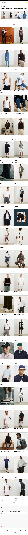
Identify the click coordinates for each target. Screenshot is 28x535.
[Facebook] (2, 530)
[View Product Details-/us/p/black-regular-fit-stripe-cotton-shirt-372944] (21, 419)
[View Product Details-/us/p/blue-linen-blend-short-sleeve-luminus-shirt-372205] (7, 58)
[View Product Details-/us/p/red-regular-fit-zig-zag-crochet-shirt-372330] (7, 35)
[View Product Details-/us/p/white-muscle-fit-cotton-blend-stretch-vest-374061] (7, 81)
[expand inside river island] (26, 523)
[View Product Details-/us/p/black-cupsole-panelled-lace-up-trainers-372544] (7, 172)
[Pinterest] (16, 530)
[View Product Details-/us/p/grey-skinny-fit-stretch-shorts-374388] (21, 464)
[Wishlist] (25, 2)
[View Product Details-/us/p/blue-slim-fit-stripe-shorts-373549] (21, 396)
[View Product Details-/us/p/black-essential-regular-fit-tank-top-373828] (7, 282)
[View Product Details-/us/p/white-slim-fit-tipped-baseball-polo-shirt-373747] (7, 487)
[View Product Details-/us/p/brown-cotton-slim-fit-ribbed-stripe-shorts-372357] (21, 327)
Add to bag (7, 48)
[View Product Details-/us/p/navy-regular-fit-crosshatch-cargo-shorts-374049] (7, 464)
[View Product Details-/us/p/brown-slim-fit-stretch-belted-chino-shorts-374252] (7, 126)
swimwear (4, 8)
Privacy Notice (17, 515)
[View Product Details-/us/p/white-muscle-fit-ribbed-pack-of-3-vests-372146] (7, 103)
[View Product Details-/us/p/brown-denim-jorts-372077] (21, 259)
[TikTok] (25, 530)
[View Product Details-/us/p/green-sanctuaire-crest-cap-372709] (21, 350)
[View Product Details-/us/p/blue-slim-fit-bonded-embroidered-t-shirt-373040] (7, 373)
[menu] (1, 2)
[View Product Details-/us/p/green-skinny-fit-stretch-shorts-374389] (21, 172)
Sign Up (26, 513)
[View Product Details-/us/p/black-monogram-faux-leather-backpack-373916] (21, 441)
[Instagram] (11, 530)
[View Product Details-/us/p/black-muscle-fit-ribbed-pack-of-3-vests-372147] (21, 126)
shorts (1, 8)
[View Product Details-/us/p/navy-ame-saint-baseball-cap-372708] (21, 373)
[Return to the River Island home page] (4, 2)
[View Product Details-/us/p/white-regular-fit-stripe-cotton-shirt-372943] (7, 419)
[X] (7, 530)
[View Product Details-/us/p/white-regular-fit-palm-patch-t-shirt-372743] (7, 259)
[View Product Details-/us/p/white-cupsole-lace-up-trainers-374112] (7, 304)
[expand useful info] (26, 520)
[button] (7, 46)
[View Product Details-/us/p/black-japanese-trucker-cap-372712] (7, 350)
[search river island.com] (23, 2)
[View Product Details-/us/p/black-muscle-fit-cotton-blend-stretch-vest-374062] (21, 58)
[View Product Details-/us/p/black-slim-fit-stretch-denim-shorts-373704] (7, 441)
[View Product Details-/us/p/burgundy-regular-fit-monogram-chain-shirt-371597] (21, 35)
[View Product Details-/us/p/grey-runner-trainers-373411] (7, 396)
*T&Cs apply (2, 515)
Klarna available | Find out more (14, 0)
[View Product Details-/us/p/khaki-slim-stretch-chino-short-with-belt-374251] (21, 304)
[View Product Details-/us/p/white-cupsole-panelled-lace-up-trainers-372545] (21, 103)
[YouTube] (20, 530)
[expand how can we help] (26, 518)
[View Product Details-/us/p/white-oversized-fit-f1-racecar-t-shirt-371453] (21, 81)
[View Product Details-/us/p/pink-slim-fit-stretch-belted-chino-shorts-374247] (7, 236)
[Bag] (26, 2)
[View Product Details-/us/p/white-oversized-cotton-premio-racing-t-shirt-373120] (7, 327)
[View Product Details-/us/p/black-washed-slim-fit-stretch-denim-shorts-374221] (21, 487)
